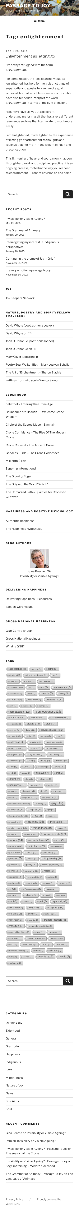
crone (50, 724)
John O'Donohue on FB (21, 349)
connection (16, 717)
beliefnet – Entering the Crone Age (29, 404)
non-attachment (39, 840)
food (27, 767)
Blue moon (15, 700)
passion (15, 858)
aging (52, 668)
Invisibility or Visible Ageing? (25, 218)
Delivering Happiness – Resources (29, 599)
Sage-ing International (21, 468)
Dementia (15, 736)
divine (31, 736)
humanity (29, 791)
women (27, 957)
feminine (61, 761)
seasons (65, 883)
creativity (33, 724)
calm (12, 706)
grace (26, 773)
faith (31, 760)
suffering (15, 914)
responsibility (35, 877)
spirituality (60, 901)
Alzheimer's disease (36, 675)
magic (52, 816)
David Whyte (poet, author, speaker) (30, 325)
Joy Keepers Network (20, 298)
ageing (36, 669)
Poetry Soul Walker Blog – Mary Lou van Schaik (37, 364)
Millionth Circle (16, 461)
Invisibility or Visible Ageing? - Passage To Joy (36, 1148)
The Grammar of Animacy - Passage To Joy (34, 1174)
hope (13, 791)
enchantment (54, 742)
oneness (56, 846)
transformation (55, 919)
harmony (36, 785)
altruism (14, 675)
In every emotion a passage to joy (28, 270)
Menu (41, 20)
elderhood (16, 742)
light (50, 810)
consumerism (38, 718)
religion (49, 871)
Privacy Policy (14, 1199)
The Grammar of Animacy (23, 230)
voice (13, 944)
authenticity (62, 687)
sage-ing (31, 883)
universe (55, 932)
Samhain (48, 883)
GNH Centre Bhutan (19, 630)
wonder (46, 956)
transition (15, 926)
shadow (14, 895)
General (11, 1038)
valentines (15, 938)
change (43, 706)
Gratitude (12, 1046)
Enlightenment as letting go (30, 56)
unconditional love (19, 932)
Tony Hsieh (15, 920)
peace (32, 859)
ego (60, 736)
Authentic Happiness (20, 521)
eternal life (15, 761)
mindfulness (42, 827)
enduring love (16, 748)
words (65, 956)
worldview (15, 963)
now (60, 840)
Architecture (16, 687)
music (62, 828)
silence (31, 895)
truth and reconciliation (40, 926)
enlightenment (35, 754)
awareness (15, 693)
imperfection (30, 797)
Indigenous (50, 797)
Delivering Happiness (52, 730)
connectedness (48, 711)
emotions (35, 742)
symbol (33, 914)
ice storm (58, 791)
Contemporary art (60, 718)
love (38, 815)
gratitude (42, 772)
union (39, 932)
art (31, 687)
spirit (42, 901)
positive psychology (52, 865)
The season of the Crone (22, 1153)
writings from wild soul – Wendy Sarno (32, 380)
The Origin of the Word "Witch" (27, 484)
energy (35, 748)
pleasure (14, 865)
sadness (14, 883)
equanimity (56, 754)
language (35, 809)
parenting (31, 852)
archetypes (46, 681)
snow (47, 895)
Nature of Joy (15, 1085)
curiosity (14, 730)
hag (29, 779)
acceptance (17, 668)
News (9, 1093)
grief (59, 773)
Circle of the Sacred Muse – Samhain (30, 424)
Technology (50, 914)
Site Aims (12, 1101)
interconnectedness (19, 804)
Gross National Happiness (23, 638)
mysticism (30, 834)
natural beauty (54, 834)
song (61, 895)
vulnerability (29, 944)
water (46, 944)
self (12, 889)
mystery (14, 834)
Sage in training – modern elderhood (30, 1166)
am (55, 675)
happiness (16, 785)
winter (38, 950)
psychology (31, 871)
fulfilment (43, 767)
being (63, 693)
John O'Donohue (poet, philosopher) (30, 341)
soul (13, 901)
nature (16, 840)
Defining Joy (14, 1023)
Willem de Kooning (18, 951)
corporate (15, 724)
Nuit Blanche (37, 846)
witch (13, 957)
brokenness (54, 699)
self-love (52, 889)
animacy (29, 681)
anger (13, 681)
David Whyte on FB (18, 333)
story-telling (35, 908)
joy (57, 803)
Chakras (27, 706)
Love (9, 1070)
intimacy (41, 804)
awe (31, 693)
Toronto (33, 920)
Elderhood (13, 1030)
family (45, 760)
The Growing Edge (18, 476)
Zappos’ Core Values (19, 607)
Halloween (45, 779)
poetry (30, 864)
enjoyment (15, 754)
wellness (62, 944)
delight (30, 730)
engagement (54, 748)
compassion (19, 711)
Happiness (13, 1054)
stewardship (16, 908)
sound (28, 901)
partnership (50, 852)
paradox (14, 852)
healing (52, 785)
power (13, 871)
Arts (44, 687)
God (12, 773)
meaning (35, 821)
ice (44, 791)
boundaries (34, 700)
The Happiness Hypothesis (24, 528)
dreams (46, 736)
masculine (15, 822)
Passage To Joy (28, 5)
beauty (47, 693)
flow (13, 767)
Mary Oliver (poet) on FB (22, 357)
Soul (9, 1109)
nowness (15, 846)
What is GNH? (15, 646)
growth (14, 779)
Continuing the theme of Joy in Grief (30, 258)
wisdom (55, 950)
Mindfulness (14, 1078)
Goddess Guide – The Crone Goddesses (32, 453)
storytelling (55, 907)
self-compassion (31, 889)
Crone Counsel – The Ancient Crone (30, 445)
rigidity (52, 877)
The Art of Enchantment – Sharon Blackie (33, 372)
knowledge (16, 809)
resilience (15, 877)
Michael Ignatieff (18, 828)
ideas (13, 797)
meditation (57, 821)
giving (59, 767)
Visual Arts (57, 938)
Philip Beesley (52, 858)
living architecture (18, 816)
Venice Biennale (36, 938)
